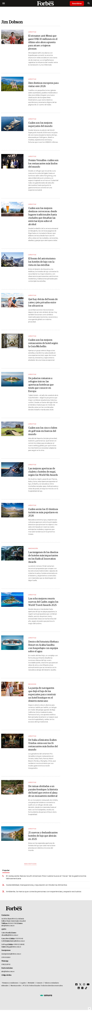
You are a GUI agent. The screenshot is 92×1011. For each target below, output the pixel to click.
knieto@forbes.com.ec (17, 941)
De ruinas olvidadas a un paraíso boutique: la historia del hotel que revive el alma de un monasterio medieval (43, 791)
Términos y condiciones (10, 983)
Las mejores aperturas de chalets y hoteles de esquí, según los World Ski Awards (43, 471)
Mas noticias (30, 864)
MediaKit (31, 983)
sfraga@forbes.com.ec (13, 947)
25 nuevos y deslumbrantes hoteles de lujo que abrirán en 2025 (43, 835)
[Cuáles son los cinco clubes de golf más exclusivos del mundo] (12, 429)
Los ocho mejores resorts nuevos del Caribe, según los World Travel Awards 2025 (43, 601)
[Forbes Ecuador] (46, 3)
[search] (89, 3)
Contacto (39, 983)
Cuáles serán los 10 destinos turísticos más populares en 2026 (43, 512)
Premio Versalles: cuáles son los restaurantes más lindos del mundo (43, 163)
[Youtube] (88, 984)
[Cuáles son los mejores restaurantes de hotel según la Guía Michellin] (12, 341)
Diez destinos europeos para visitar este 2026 (43, 84)
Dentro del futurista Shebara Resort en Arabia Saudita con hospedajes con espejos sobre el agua (43, 647)
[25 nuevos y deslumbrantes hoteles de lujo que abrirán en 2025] (12, 833)
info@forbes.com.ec (7, 926)
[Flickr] (82, 988)
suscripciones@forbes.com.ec (11, 954)
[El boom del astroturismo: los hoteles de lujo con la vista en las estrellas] (12, 259)
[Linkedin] (79, 988)
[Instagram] (84, 984)
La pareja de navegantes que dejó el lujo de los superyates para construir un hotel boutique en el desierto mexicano (42, 694)
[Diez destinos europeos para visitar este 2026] (12, 84)
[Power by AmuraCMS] (46, 995)
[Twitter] (80, 984)
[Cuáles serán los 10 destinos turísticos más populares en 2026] (12, 510)
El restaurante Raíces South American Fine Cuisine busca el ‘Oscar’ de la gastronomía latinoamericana (46, 877)
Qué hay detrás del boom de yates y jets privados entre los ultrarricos (43, 302)
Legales (23, 983)
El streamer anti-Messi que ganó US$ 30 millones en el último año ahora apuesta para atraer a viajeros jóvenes (42, 42)
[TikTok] (86, 988)
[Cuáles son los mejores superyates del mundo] (12, 124)
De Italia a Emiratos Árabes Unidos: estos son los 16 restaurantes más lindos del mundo (43, 745)
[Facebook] (76, 984)
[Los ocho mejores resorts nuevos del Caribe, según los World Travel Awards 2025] (12, 599)
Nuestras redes (16, 985)
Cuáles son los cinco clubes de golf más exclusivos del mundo (42, 431)
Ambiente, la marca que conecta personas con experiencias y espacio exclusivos (43, 891)
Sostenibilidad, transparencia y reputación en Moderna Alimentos (36, 885)
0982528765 (5, 964)
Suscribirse (77, 3)
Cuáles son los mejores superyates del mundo (40, 124)
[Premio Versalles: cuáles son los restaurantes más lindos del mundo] (12, 161)
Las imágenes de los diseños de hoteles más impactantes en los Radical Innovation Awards (43, 557)
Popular (6, 870)
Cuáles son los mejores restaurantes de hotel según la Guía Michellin (43, 343)
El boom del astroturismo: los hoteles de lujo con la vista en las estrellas (42, 261)
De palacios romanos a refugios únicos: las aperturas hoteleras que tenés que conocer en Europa (41, 384)
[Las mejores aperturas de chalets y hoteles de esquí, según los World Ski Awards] (12, 469)
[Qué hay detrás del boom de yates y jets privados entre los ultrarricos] (12, 300)
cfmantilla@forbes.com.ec (9, 935)
